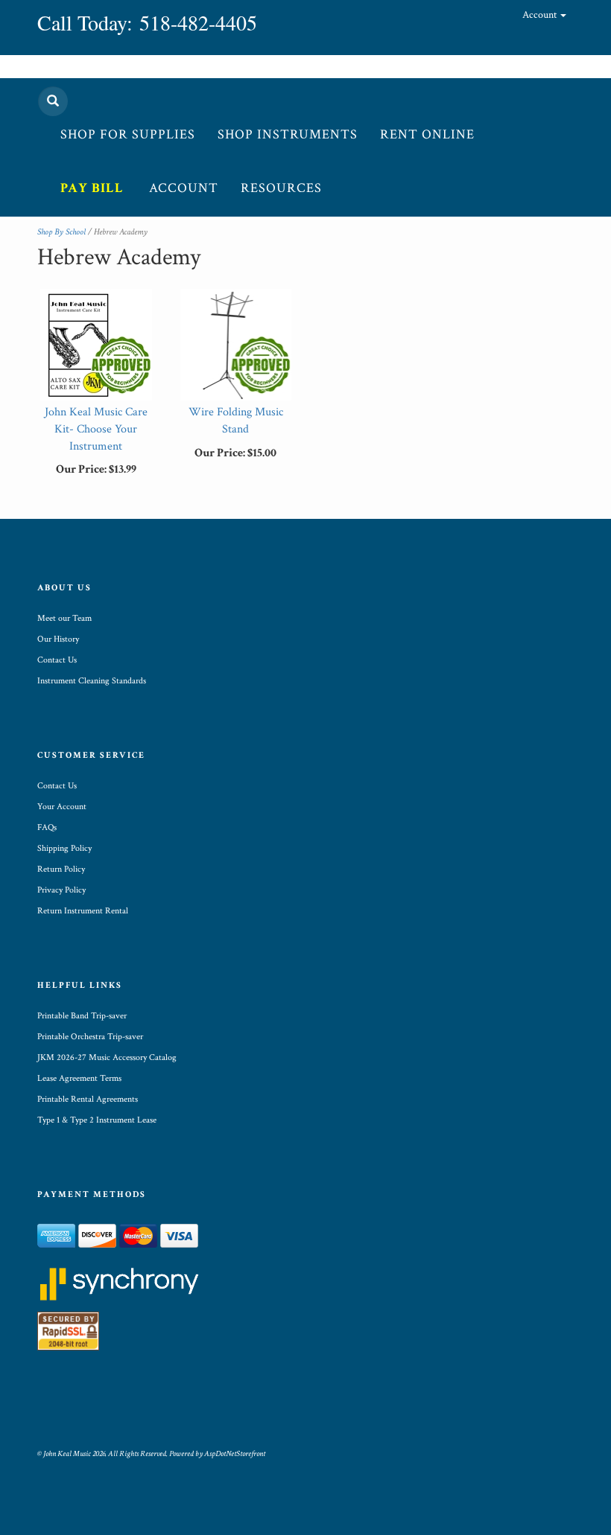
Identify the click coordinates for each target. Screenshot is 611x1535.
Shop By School (61, 231)
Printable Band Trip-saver (82, 1015)
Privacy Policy (61, 890)
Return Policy (61, 869)
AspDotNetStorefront (234, 1454)
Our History (58, 639)
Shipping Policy (64, 848)
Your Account (61, 806)
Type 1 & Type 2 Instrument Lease (96, 1120)
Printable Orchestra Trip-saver (90, 1036)
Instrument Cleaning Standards (91, 680)
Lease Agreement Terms (79, 1078)
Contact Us (57, 660)
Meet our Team (64, 618)
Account (540, 15)
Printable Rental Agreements (87, 1099)
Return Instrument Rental (82, 910)
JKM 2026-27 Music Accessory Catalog (107, 1057)
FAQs (47, 827)
